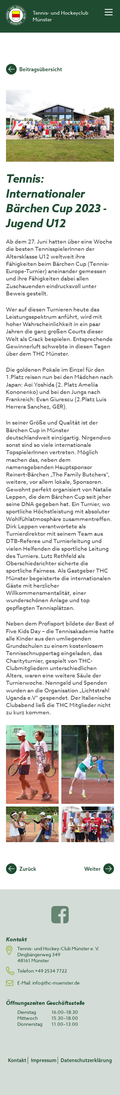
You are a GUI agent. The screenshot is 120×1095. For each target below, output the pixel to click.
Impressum (43, 1060)
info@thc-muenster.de (56, 983)
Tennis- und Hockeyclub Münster (60, 16)
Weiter (92, 868)
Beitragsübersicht (40, 69)
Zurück (27, 868)
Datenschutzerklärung (86, 1060)
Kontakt (17, 1060)
